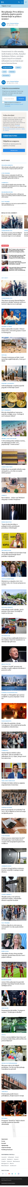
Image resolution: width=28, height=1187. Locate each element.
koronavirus (6, 75)
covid (4, 71)
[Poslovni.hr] (2, 2)
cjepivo (18, 67)
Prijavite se (21, 99)
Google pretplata (7, 67)
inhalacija (12, 71)
